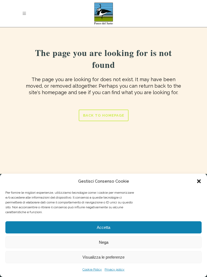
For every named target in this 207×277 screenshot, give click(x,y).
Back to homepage (103, 115)
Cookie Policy (92, 269)
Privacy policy (115, 269)
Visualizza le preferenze (103, 257)
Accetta (103, 227)
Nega (103, 242)
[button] (199, 181)
